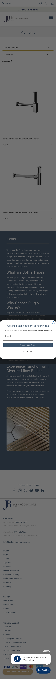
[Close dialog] (53, 322)
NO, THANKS (28, 352)
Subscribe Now (27, 345)
